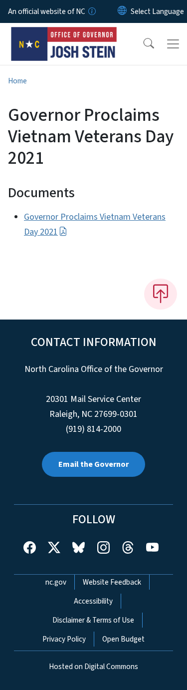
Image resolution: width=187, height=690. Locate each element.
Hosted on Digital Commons (93, 666)
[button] (142, 44)
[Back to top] (160, 294)
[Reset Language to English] (122, 11)
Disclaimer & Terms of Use (93, 620)
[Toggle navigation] (173, 44)
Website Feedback (112, 582)
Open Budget (123, 639)
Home (17, 80)
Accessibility (93, 601)
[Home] (64, 34)
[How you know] (91, 11)
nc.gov (55, 582)
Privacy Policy (64, 639)
